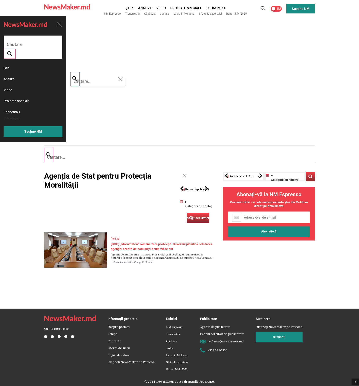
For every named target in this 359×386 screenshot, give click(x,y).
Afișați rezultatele (310, 176)
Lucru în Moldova (184, 13)
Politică (115, 238)
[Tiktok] (65, 336)
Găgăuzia (150, 13)
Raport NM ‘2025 (236, 13)
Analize (145, 8)
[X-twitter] (52, 336)
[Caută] (48, 155)
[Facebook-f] (45, 336)
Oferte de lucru (119, 348)
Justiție (164, 13)
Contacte (114, 341)
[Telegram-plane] (72, 336)
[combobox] (179, 157)
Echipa (112, 334)
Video (161, 8)
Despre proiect (119, 327)
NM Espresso (112, 13)
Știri (129, 8)
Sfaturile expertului (210, 13)
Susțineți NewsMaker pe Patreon (131, 362)
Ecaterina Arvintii (122, 262)
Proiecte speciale (186, 8)
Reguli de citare (119, 355)
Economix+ (215, 8)
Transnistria (132, 13)
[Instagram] (59, 336)
